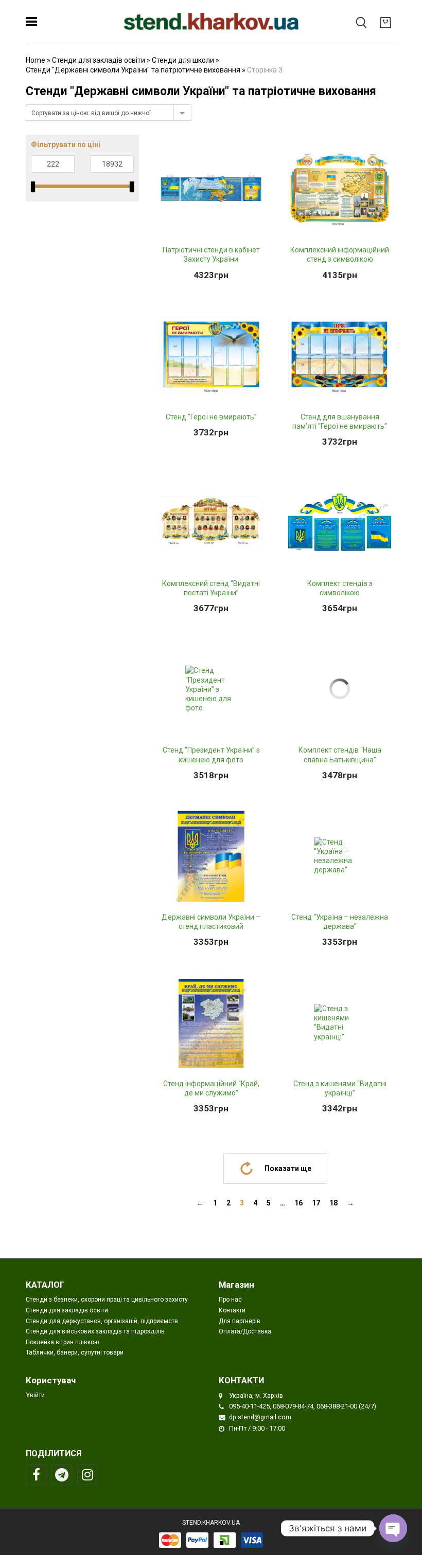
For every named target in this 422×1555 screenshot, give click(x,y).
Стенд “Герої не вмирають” (211, 417)
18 (333, 1203)
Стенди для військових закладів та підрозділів (95, 1331)
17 (316, 1203)
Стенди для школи (183, 60)
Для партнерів (239, 1321)
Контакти (232, 1310)
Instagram (87, 1475)
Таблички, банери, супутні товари (75, 1352)
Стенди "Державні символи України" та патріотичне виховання (133, 70)
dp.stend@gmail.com (260, 1417)
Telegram (61, 1475)
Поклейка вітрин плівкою (62, 1342)
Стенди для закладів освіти (98, 60)
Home (35, 60)
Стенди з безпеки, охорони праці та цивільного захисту (107, 1299)
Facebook (36, 1475)
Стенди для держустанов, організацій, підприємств (102, 1321)
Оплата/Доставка (245, 1331)
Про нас (230, 1299)
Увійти (35, 1395)
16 (298, 1203)
